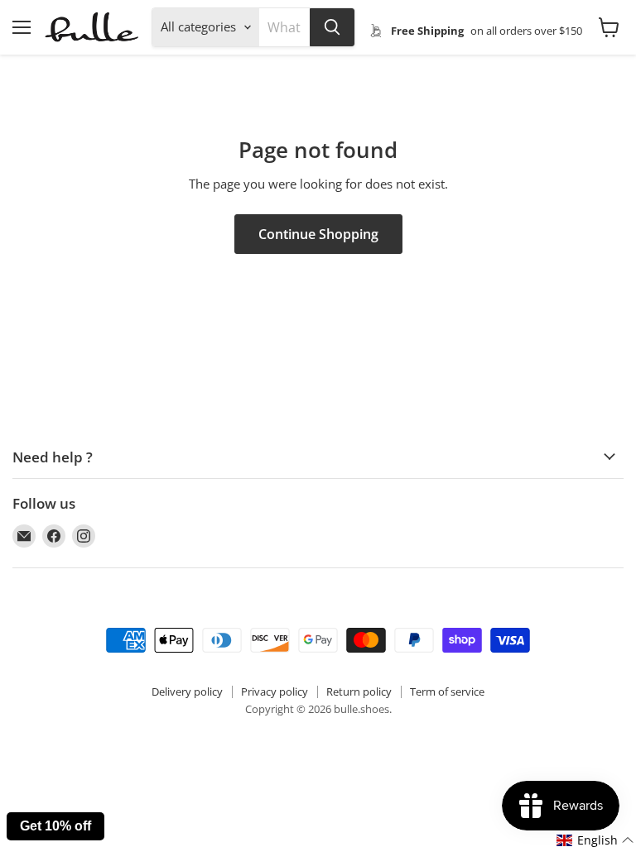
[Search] (332, 27)
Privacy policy (274, 691)
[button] (595, 840)
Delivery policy (187, 691)
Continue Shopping (318, 234)
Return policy (359, 691)
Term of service (447, 691)
